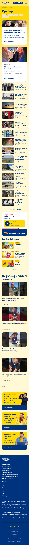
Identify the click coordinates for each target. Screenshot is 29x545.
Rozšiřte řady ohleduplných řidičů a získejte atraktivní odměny (14, 505)
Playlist (12, 225)
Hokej (20, 15)
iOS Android (7, 423)
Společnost (6, 17)
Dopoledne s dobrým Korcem (10, 476)
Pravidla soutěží (14, 531)
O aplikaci (7, 427)
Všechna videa (6, 279)
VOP (14, 536)
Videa (3, 486)
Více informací (9, 41)
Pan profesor (5, 470)
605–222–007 (14, 529)
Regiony (10, 15)
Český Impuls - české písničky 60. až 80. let (14, 518)
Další (19, 209)
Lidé (3, 488)
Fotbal (16, 15)
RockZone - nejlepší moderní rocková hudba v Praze (14, 515)
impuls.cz (9, 440)
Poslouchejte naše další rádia (11, 512)
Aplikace (4, 493)
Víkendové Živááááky (8, 466)
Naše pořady (6, 464)
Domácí (5, 15)
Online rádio (17, 2)
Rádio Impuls (5, 7)
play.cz (11, 442)
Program (17, 225)
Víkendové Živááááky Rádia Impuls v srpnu (14, 507)
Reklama (4, 492)
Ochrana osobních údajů (14, 539)
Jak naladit (5, 490)
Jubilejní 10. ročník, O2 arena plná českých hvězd (13, 502)
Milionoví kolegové (7, 468)
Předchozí (11, 209)
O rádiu (4, 482)
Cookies (15, 534)
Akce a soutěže (6, 499)
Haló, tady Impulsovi (7, 478)
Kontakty (4, 495)
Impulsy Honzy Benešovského (10, 474)
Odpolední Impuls (7, 472)
